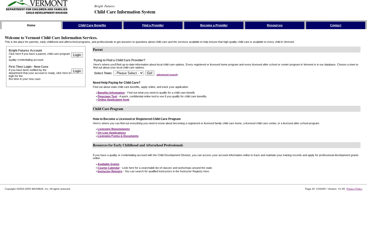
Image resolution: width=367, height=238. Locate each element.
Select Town (102, 73)
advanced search (167, 74)
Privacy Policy (354, 188)
